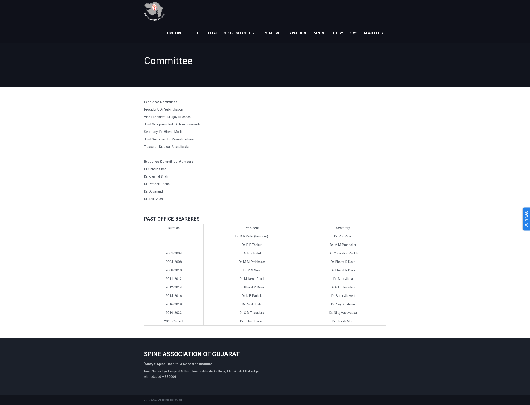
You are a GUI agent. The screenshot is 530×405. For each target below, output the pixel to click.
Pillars (211, 33)
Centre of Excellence (241, 33)
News (353, 33)
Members (272, 33)
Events (318, 33)
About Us (173, 33)
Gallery (336, 33)
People (193, 33)
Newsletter (373, 33)
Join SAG (526, 219)
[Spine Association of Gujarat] (154, 11)
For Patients (296, 33)
